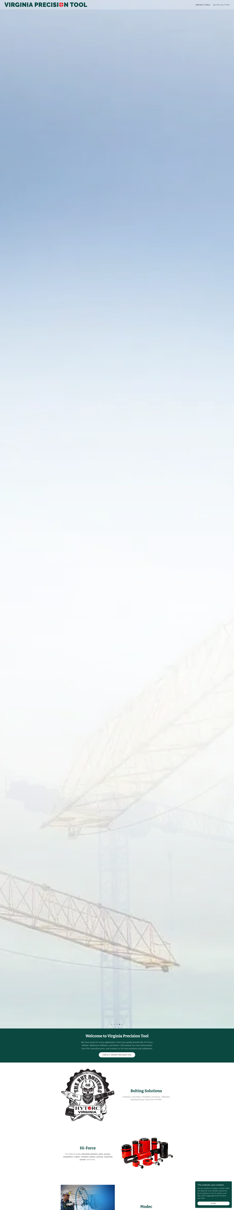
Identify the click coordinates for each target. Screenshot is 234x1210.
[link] (45, 4)
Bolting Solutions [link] (221, 5)
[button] (111, 1024)
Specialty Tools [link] (203, 5)
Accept (213, 1203)
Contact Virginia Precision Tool (117, 1055)
